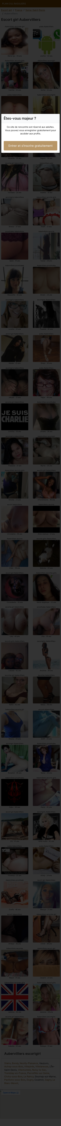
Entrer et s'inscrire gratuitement (30, 145)
